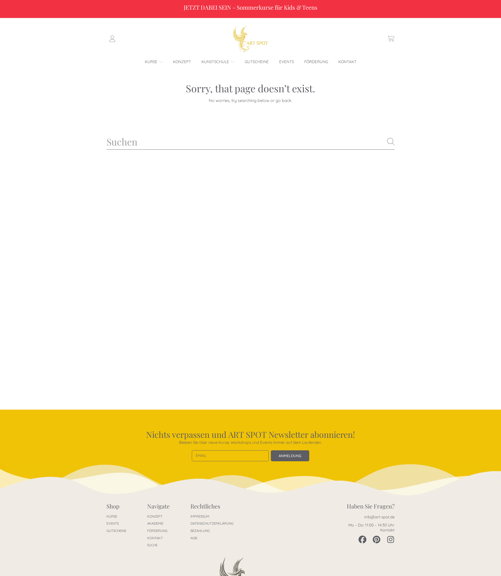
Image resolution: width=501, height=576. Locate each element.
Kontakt (155, 538)
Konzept (155, 516)
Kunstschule (215, 61)
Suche (152, 545)
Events (112, 523)
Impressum (199, 516)
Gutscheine (116, 531)
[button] (391, 39)
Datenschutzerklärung (212, 523)
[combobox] (250, 142)
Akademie (155, 523)
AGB (193, 538)
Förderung (157, 531)
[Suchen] (391, 141)
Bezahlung (200, 531)
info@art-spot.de (379, 516)
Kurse (151, 61)
